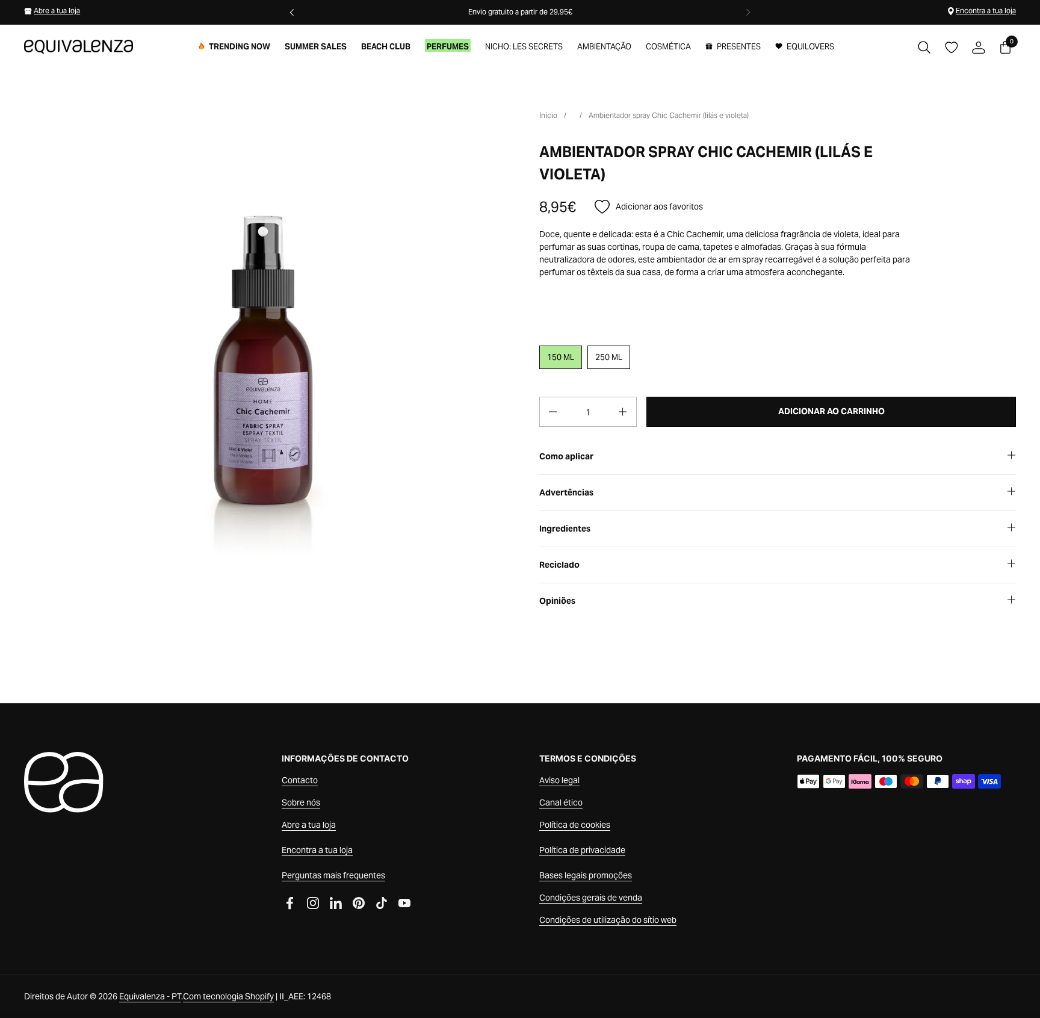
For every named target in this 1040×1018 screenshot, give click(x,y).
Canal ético (561, 802)
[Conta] (978, 47)
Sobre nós (301, 802)
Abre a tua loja (57, 10)
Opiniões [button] (557, 600)
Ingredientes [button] (564, 528)
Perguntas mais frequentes (333, 875)
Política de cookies (574, 824)
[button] (924, 47)
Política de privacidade (582, 850)
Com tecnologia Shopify (228, 996)
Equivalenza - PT (150, 996)
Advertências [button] (566, 492)
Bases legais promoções (585, 875)
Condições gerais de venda (590, 897)
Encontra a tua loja (986, 10)
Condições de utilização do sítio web (607, 919)
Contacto (300, 780)
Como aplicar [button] (566, 456)
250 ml (608, 357)
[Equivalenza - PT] (78, 47)
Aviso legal (559, 780)
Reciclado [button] (559, 564)
